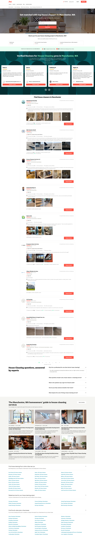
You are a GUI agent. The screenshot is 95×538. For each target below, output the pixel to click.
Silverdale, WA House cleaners (15, 488)
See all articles (82, 402)
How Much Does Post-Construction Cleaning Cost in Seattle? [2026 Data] (47, 428)
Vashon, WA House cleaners (14, 484)
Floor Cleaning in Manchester (67, 503)
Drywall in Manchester (65, 530)
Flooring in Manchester (39, 518)
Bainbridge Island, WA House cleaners (16, 478)
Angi (62, 425)
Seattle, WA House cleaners (14, 476)
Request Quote (69, 123)
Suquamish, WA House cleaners (41, 474)
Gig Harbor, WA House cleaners (41, 480)
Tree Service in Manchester (14, 528)
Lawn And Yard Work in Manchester (16, 532)
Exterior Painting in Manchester (41, 516)
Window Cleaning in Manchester (15, 503)
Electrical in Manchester (13, 524)
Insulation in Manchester (66, 526)
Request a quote (12, 84)
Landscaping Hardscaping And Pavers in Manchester (71, 532)
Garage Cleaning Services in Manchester (43, 503)
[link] (4, 82)
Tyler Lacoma (38, 451)
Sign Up (83, 1)
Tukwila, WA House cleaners (14, 486)
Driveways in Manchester (66, 528)
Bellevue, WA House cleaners (67, 476)
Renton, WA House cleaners (66, 472)
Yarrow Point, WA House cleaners (67, 480)
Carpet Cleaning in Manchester (15, 505)
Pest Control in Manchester (40, 520)
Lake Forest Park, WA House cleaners (68, 490)
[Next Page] (59, 362)
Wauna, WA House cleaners (40, 478)
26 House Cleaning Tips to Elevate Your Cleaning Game (20, 454)
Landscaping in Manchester (14, 534)
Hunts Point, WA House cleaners (67, 478)
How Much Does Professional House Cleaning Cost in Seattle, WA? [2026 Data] (21, 428)
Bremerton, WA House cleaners (15, 474)
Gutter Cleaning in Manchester (67, 522)
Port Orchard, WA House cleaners (15, 472)
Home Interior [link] (11, 7)
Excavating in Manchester (66, 524)
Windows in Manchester (65, 516)
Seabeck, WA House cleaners (67, 484)
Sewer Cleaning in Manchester (14, 516)
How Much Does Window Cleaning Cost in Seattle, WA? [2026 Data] (73, 428)
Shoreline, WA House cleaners (41, 488)
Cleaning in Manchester (13, 501)
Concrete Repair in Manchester (41, 528)
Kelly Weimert (12, 425)
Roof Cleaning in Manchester (40, 526)
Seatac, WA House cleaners (40, 472)
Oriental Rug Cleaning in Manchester (68, 501)
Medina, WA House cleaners (40, 490)
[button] (30, 116)
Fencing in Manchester (13, 530)
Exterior (14, 4)
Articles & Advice (29, 4)
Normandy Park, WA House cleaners (16, 490)
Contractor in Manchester (66, 518)
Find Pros (47, 27)
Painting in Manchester (13, 518)
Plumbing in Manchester (13, 520)
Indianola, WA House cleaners (41, 482)
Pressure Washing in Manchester (41, 501)
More (24, 4)
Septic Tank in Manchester (40, 532)
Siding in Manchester (39, 522)
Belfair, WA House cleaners (66, 488)
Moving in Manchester (39, 505)
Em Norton (11, 451)
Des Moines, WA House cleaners (41, 476)
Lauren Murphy (64, 451)
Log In (78, 1)
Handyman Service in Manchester (41, 530)
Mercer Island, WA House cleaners (41, 486)
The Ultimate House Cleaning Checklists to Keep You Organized (46, 454)
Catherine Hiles (38, 425)
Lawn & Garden (19, 4)
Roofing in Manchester (13, 522)
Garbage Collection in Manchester (67, 520)
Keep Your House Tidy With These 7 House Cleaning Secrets (73, 454)
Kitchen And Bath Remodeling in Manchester (17, 526)
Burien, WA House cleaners (14, 482)
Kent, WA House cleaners (66, 486)
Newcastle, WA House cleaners (67, 482)
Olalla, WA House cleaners (14, 480)
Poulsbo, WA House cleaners (40, 484)
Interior (10, 4)
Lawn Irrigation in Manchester (67, 534)
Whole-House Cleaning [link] (25, 7)
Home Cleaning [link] (17, 7)
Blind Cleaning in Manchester (67, 505)
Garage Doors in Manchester (40, 524)
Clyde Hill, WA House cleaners (67, 474)
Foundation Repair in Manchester (41, 534)
